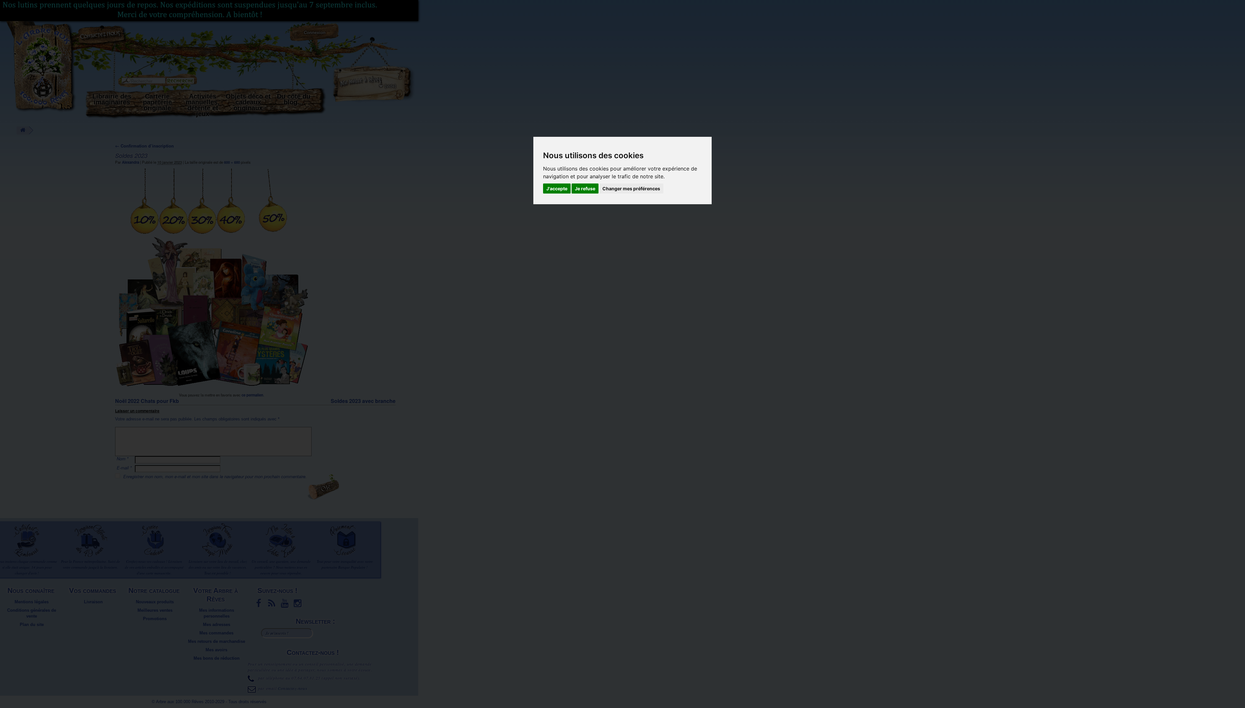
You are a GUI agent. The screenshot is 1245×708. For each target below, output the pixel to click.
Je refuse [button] (585, 188)
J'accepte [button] (556, 188)
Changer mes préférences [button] (631, 188)
